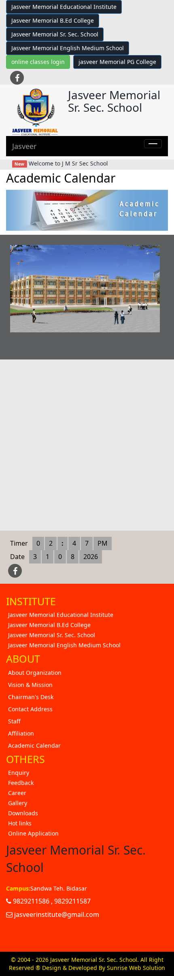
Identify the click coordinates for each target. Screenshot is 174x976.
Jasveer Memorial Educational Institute (64, 7)
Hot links (20, 823)
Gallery (17, 803)
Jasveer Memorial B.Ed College (52, 20)
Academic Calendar (34, 745)
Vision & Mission (30, 685)
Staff (14, 721)
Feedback (21, 783)
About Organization (35, 672)
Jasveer (24, 146)
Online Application (33, 833)
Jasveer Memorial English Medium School (67, 48)
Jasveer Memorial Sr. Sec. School (54, 34)
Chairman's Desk (30, 697)
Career (17, 793)
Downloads (23, 813)
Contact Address (30, 709)
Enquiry (18, 772)
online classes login (38, 62)
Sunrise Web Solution (136, 968)
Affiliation (21, 733)
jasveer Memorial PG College (117, 62)
